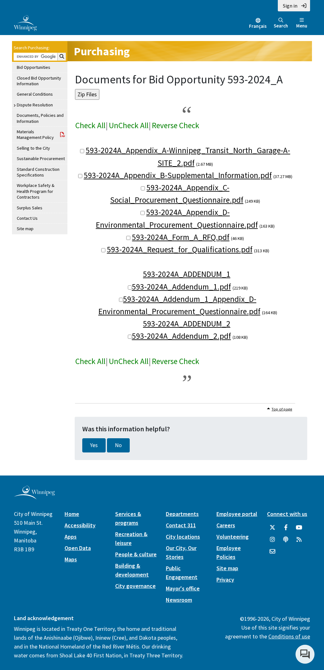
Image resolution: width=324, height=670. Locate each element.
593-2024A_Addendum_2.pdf (181, 336)
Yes (94, 445)
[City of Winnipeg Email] (272, 551)
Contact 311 (181, 525)
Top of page (281, 409)
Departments (182, 513)
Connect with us (287, 513)
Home (72, 513)
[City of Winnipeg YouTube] (299, 527)
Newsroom (179, 599)
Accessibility (80, 525)
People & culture (136, 554)
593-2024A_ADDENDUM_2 (186, 324)
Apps (71, 536)
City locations (183, 536)
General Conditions (35, 94)
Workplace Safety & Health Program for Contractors (35, 191)
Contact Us (27, 218)
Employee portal (236, 513)
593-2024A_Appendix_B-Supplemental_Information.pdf (178, 175)
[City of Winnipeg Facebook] (285, 527)
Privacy (225, 579)
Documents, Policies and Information (40, 118)
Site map (25, 228)
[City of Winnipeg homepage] (34, 496)
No (118, 445)
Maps (71, 559)
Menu (301, 26)
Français (258, 26)
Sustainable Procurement (41, 158)
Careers (225, 525)
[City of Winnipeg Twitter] (272, 527)
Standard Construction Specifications (38, 172)
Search (281, 26)
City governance (135, 585)
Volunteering (232, 536)
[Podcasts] (285, 539)
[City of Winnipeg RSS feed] (299, 539)
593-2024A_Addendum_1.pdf (181, 287)
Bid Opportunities (33, 67)
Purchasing (102, 51)
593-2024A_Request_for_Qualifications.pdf (179, 249)
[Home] (25, 22)
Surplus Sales (29, 208)
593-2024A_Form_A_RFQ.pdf (180, 237)
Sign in (290, 6)
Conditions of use (289, 636)
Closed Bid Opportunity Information (39, 81)
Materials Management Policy (35, 134)
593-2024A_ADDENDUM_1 (186, 274)
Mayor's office (183, 588)
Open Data (78, 548)
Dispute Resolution (35, 105)
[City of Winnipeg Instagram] (272, 539)
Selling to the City (33, 148)
